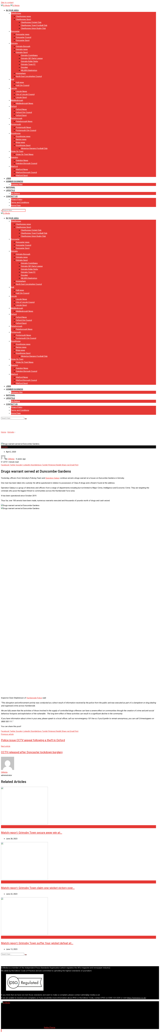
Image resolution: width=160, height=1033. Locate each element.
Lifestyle (10, 190)
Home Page (16, 205)
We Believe (15, 193)
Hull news (20, 82)
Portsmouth (16, 124)
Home (3, 432)
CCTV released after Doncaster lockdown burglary (32, 752)
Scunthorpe (15, 133)
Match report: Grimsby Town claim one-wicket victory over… (38, 887)
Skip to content (7, 2)
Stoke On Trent (17, 151)
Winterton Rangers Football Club (34, 148)
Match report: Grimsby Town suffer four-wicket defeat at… (37, 943)
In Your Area (12, 10)
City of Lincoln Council (25, 94)
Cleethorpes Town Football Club (34, 25)
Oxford (14, 106)
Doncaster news (22, 34)
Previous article (7, 734)
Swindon (14, 157)
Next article (5, 746)
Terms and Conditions (20, 202)
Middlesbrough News (24, 103)
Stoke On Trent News (24, 154)
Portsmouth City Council (26, 130)
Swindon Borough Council (26, 163)
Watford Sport (22, 175)
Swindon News (22, 160)
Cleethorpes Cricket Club (31, 22)
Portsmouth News (23, 127)
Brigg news (20, 142)
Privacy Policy (16, 199)
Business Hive (16, 184)
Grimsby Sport (22, 52)
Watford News (22, 169)
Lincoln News (21, 91)
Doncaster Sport (23, 40)
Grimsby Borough (23, 46)
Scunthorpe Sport (23, 145)
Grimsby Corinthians (29, 55)
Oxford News (21, 109)
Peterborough (16, 118)
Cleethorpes (16, 13)
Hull (12, 79)
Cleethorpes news (23, 16)
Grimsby (14, 43)
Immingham (21, 73)
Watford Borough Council (26, 172)
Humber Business (14, 181)
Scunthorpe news (23, 136)
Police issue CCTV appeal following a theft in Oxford (33, 740)
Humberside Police (34, 698)
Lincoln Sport (21, 97)
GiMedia (4, 772)
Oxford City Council (24, 112)
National (10, 187)
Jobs (8, 178)
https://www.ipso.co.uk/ (136, 998)
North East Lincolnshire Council (29, 76)
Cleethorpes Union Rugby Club (33, 28)
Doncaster (15, 31)
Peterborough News (24, 121)
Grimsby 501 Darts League (32, 58)
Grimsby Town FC (28, 64)
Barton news (21, 139)
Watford (14, 166)
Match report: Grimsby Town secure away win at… (31, 832)
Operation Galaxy (52, 478)
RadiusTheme (49, 1027)
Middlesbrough (17, 100)
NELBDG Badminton (29, 70)
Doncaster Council (23, 37)
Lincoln (14, 88)
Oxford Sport (21, 115)
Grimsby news (22, 49)
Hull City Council (22, 85)
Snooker (24, 67)
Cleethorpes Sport (23, 19)
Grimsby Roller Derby (29, 61)
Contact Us (12, 196)
